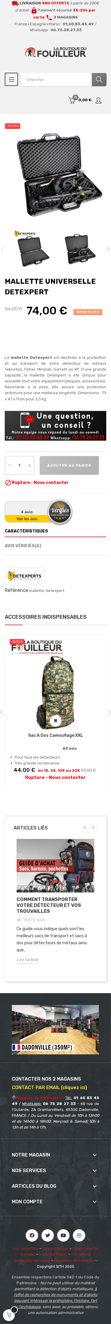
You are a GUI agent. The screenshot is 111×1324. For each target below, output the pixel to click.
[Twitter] (47, 1235)
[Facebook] (32, 1235)
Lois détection (25, 1248)
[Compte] (98, 100)
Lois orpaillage (55, 1248)
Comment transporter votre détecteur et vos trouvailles (49, 905)
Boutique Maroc (53, 1254)
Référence (16, 590)
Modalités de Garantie (74, 1260)
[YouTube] (63, 1235)
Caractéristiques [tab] (26, 531)
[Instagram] (79, 1235)
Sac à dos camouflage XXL (55, 735)
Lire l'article (27, 959)
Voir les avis (27, 519)
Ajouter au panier (69, 465)
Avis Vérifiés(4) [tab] (23, 545)
